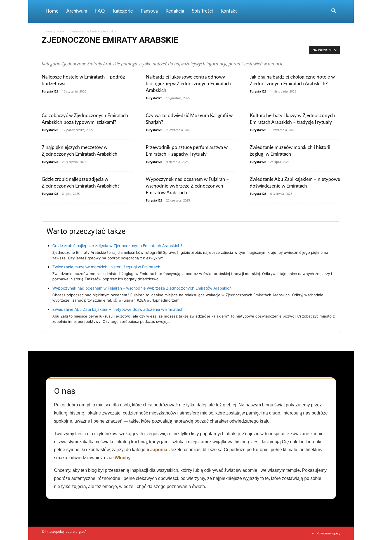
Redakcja (175, 11)
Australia (101, 51)
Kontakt (229, 11)
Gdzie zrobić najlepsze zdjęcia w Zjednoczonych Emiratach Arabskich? (117, 245)
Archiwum (76, 11)
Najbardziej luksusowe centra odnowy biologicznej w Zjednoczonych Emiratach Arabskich (188, 84)
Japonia (158, 449)
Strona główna (53, 31)
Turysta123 (50, 91)
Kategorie (123, 11)
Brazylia (135, 51)
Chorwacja (168, 51)
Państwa (149, 11)
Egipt (224, 51)
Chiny (151, 51)
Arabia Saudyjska (56, 51)
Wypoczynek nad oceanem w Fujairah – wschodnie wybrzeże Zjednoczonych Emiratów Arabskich (187, 186)
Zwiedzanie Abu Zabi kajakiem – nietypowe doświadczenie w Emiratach (117, 309)
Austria (119, 51)
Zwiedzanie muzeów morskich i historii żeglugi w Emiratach (106, 266)
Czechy (187, 51)
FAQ (100, 11)
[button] (333, 11)
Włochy (123, 457)
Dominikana (206, 51)
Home (52, 11)
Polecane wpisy (328, 533)
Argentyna (81, 51)
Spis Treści (202, 11)
